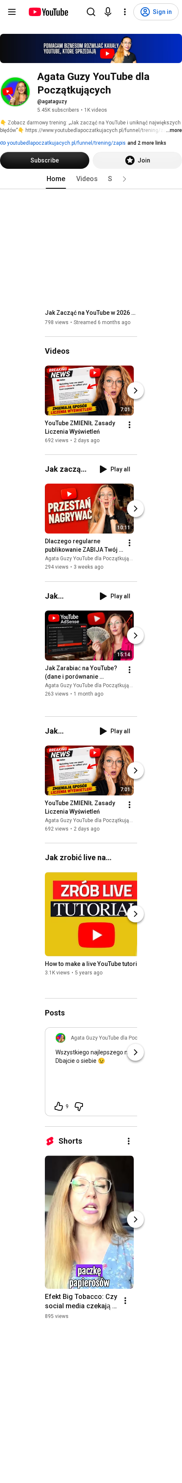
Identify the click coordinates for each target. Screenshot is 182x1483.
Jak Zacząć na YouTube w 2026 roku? (91, 312)
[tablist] (91, 179)
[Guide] (12, 12)
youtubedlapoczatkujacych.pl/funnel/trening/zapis (66, 143)
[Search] (91, 12)
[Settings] (125, 12)
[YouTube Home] (48, 12)
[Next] (135, 390)
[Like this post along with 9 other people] (59, 1106)
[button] (124, 179)
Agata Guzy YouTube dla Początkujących (93, 559)
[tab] (56, 179)
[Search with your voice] (107, 11)
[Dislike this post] (78, 1106)
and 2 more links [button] (146, 143)
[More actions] (129, 424)
